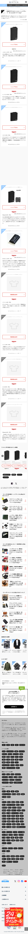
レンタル (13, 821)
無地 (17, 837)
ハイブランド (5, 477)
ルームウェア (12, 779)
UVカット (4, 791)
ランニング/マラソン (5, 765)
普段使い (21, 840)
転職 (16, 751)
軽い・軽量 (8, 813)
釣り (18, 767)
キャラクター (15, 861)
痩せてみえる (4, 807)
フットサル (13, 765)
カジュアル (8, 840)
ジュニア (3, 856)
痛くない (9, 807)
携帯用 (21, 813)
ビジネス (3, 751)
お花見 (21, 754)
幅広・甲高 (4, 818)
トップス (3, 774)
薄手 (13, 815)
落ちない (17, 804)
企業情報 (4, 895)
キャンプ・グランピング (10, 767)
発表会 (12, 759)
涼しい (4, 804)
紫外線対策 (19, 807)
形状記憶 (8, 796)
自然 (13, 840)
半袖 (17, 815)
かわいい (21, 837)
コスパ (4, 826)
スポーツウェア (18, 779)
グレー (15, 848)
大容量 (4, 813)
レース (8, 837)
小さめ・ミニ (13, 810)
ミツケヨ (15, 872)
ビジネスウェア (18, 774)
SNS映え (14, 826)
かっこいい (4, 843)
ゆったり (23, 810)
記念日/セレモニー (6, 474)
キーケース (20, 474)
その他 (11, 782)
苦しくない (4, 802)
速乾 (17, 791)
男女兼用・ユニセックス (21, 826)
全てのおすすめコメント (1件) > (13, 102)
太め (19, 810)
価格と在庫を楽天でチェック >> (20, 93)
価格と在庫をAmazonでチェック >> (19, 50)
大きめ (9, 810)
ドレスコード (4, 754)
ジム (17, 762)
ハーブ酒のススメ (9, 874)
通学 (17, 759)
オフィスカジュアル (10, 751)
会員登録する (14, 706)
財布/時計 (13, 474)
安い (18, 824)
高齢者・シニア (9, 861)
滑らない (8, 802)
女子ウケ (3, 824)
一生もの (14, 824)
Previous (2, 456)
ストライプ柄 (21, 834)
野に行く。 (6, 872)
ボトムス (12, 774)
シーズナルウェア (5, 782)
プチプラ (22, 824)
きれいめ (17, 840)
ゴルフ (17, 765)
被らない (22, 804)
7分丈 (13, 818)
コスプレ (3, 865)
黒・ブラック (10, 848)
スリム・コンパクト (15, 813)
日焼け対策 (4, 810)
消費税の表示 (12, 904)
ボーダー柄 (11, 834)
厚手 (9, 815)
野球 (4, 767)
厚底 (17, 821)
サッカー (21, 765)
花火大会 (8, 756)
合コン (17, 756)
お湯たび (21, 869)
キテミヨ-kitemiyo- (5, 680)
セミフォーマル (21, 751)
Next (25, 456)
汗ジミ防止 (4, 796)
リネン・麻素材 (5, 834)
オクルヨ (16, 869)
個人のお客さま (6, 887)
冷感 (8, 791)
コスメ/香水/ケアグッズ (18, 782)
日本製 (17, 818)
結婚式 (4, 762)
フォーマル (9, 843)
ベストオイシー (15, 871)
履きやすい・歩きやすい (10, 804)
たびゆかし (21, 872)
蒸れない (13, 802)
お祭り (4, 756)
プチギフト (22, 856)
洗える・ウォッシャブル (6, 794)
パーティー (10, 754)
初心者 (17, 856)
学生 (4, 861)
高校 (4, 759)
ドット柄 (3, 837)
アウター (8, 774)
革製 (12, 837)
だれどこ (11, 869)
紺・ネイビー (20, 848)
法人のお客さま (6, 891)
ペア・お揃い (8, 826)
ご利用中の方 (5, 899)
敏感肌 (9, 821)
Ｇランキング (6, 869)
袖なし (9, 818)
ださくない (14, 807)
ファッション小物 (5, 779)
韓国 (22, 818)
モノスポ (21, 871)
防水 (12, 791)
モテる (22, 821)
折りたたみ (4, 815)
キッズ (10, 5)
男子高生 (8, 856)
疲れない (17, 802)
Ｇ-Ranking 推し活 (18, 874)
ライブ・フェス (16, 754)
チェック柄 (16, 834)
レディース (17, 5)
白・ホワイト (4, 848)
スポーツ (12, 762)
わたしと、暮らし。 (7, 871)
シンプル (3, 840)
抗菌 (23, 794)
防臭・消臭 (14, 794)
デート (12, 756)
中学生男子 (13, 856)
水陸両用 (18, 794)
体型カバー (4, 821)
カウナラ (11, 872)
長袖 (22, 815)
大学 (8, 759)
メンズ (3, 5)
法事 (8, 762)
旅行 (21, 756)
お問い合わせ (5, 904)
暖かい (22, 802)
